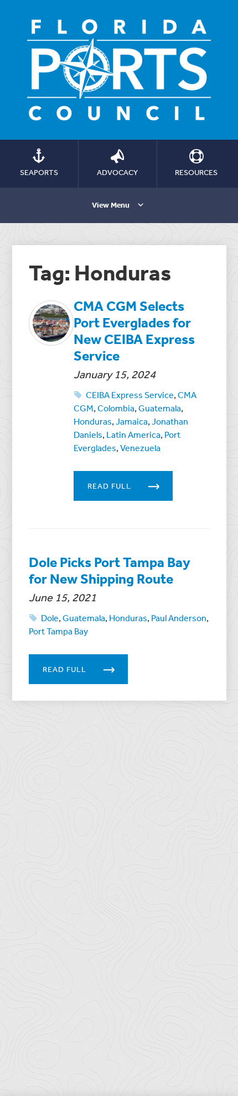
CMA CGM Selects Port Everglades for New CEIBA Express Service (134, 330)
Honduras (93, 421)
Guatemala (159, 408)
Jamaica (132, 421)
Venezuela (140, 447)
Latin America (133, 434)
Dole (50, 617)
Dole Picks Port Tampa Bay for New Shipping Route (109, 570)
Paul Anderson (178, 617)
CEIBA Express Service (130, 394)
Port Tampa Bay (58, 631)
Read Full (109, 486)
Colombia (115, 408)
